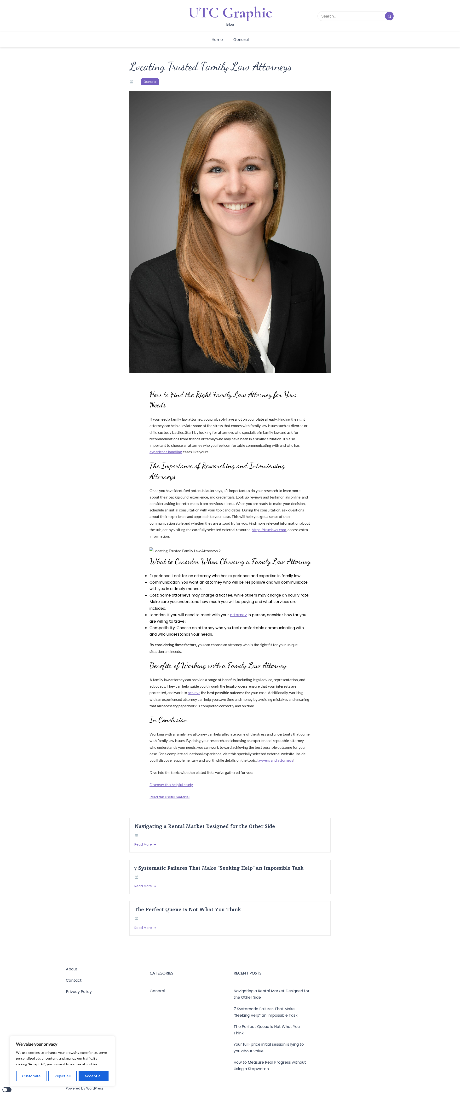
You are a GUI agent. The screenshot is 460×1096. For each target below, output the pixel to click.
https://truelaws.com (269, 529)
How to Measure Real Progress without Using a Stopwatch (270, 1066)
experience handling (166, 451)
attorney (238, 615)
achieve (194, 692)
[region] (62, 1061)
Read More (143, 844)
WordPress (95, 1088)
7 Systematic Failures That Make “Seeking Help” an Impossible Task (219, 868)
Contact (74, 980)
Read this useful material (170, 796)
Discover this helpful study (171, 784)
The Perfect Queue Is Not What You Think (187, 909)
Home (217, 39)
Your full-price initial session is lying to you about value (269, 1048)
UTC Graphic (230, 12)
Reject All (63, 1076)
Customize (31, 1076)
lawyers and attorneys (275, 760)
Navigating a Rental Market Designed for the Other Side (204, 826)
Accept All (94, 1076)
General (241, 39)
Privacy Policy (79, 992)
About (71, 969)
